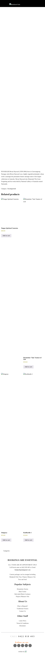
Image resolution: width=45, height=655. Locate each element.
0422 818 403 (26, 636)
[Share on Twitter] (18, 646)
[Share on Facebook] (15, 646)
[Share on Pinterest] (22, 646)
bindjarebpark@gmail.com (22, 570)
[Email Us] (30, 646)
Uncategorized (11, 188)
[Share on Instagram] (26, 646)
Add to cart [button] (6, 235)
